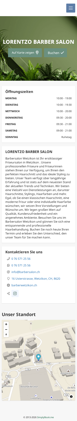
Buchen (53, 53)
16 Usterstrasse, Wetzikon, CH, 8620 (35, 279)
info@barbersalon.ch (25, 272)
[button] (70, 8)
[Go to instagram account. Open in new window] (15, 293)
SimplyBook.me (45, 417)
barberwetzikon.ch (24, 285)
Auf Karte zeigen (23, 53)
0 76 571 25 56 (20, 259)
